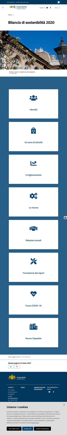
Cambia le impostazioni (42, 429)
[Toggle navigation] (3, 7)
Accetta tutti (27, 429)
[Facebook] (49, 8)
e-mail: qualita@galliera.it (13, 397)
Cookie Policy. (35, 423)
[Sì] (11, 366)
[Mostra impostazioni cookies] (65, 217)
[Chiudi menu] (61, 3)
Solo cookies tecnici (14, 429)
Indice (23, 387)
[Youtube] (46, 8)
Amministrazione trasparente (39, 388)
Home (10, 15)
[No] (17, 366)
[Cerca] (59, 8)
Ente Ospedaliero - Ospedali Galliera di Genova (18, 2)
